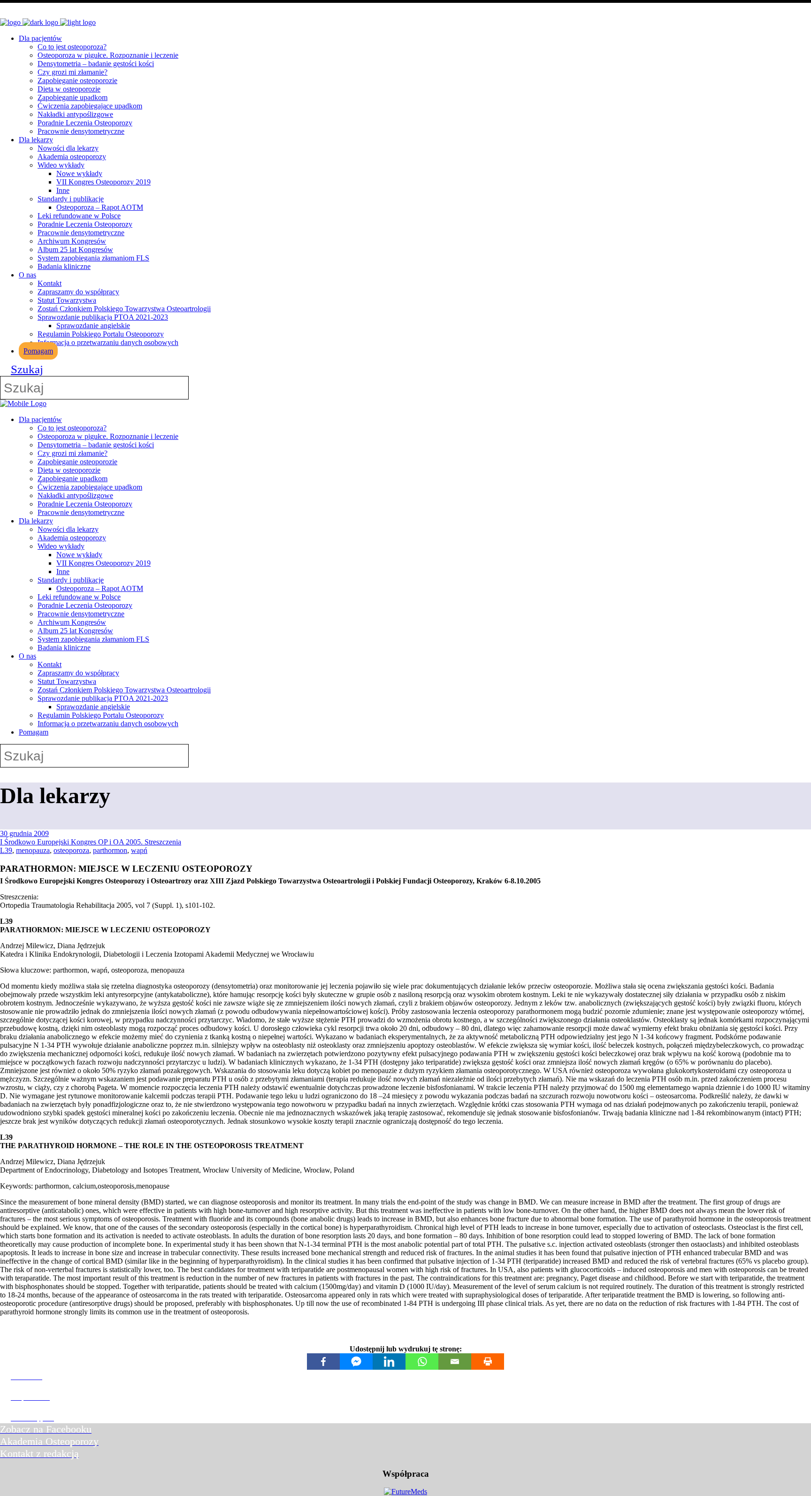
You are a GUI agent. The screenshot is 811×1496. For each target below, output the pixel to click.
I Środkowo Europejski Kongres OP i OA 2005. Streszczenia (90, 842)
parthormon (110, 850)
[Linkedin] (389, 1361)
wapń (139, 850)
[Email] (454, 1361)
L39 (6, 850)
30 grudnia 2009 (24, 833)
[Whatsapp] (422, 1361)
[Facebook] (323, 1361)
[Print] (487, 1361)
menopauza (33, 850)
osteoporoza (71, 850)
